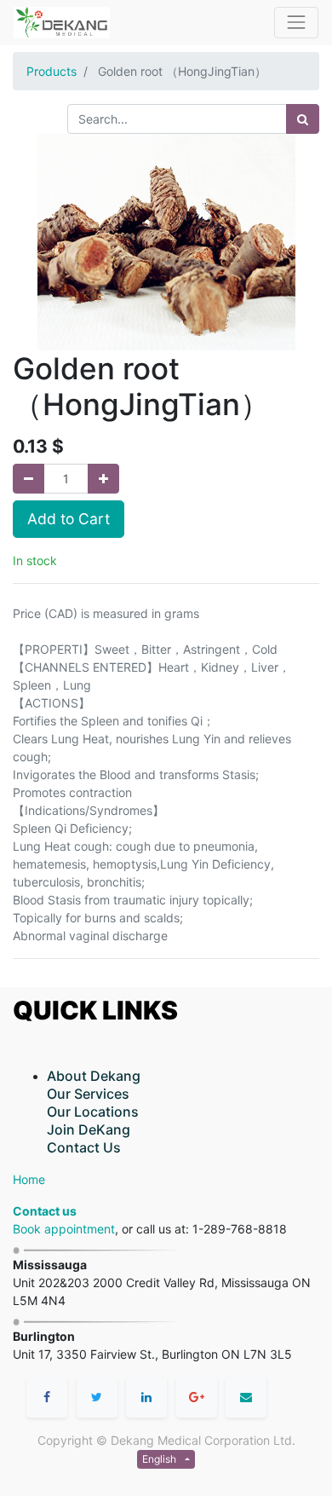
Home (29, 1179)
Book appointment (64, 1229)
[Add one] (103, 479)
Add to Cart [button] (68, 519)
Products (51, 71)
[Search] (302, 119)
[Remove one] (28, 479)
